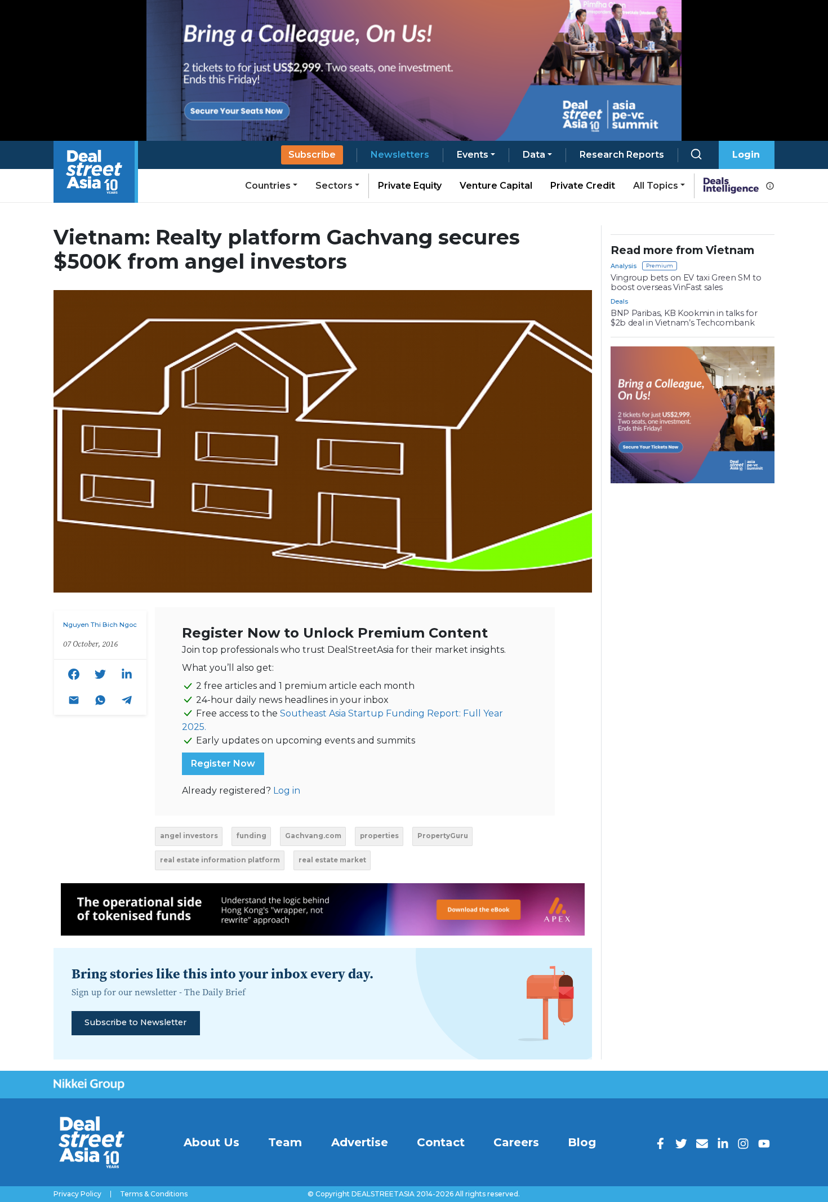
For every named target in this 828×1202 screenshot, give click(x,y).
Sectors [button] (334, 185)
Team (285, 1142)
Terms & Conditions (154, 1194)
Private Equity (410, 185)
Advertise (359, 1142)
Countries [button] (268, 185)
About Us (211, 1142)
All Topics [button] (655, 185)
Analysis (623, 266)
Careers (516, 1142)
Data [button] (534, 154)
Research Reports (622, 154)
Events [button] (472, 154)
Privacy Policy (77, 1194)
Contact (441, 1142)
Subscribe (312, 154)
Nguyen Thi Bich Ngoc (100, 625)
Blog (582, 1142)
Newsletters (400, 154)
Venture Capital (496, 185)
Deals (619, 301)
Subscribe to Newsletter (135, 1022)
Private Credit (582, 185)
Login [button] (746, 154)
